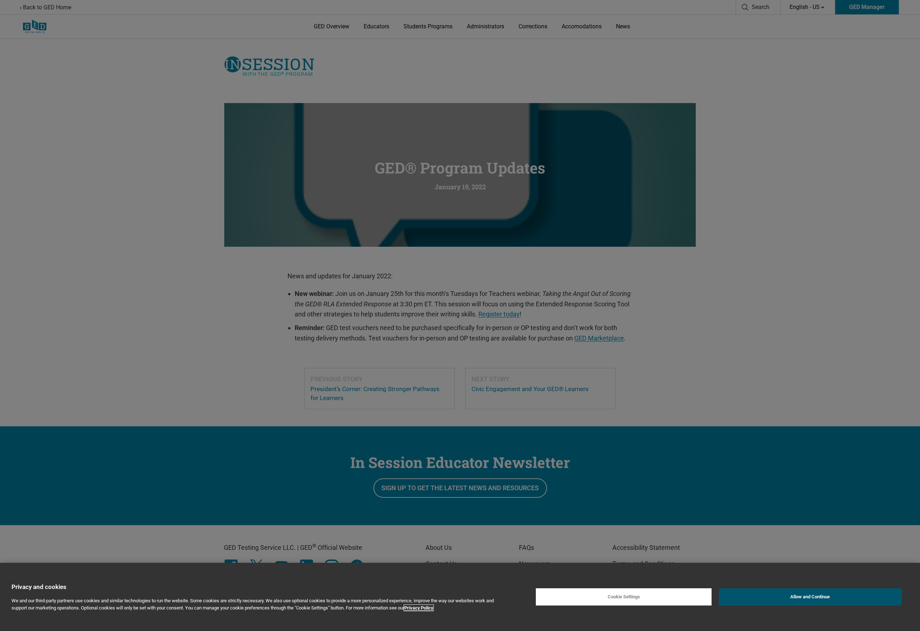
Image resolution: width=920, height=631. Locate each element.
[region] (460, 597)
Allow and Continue (810, 596)
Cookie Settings (624, 596)
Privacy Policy (418, 608)
